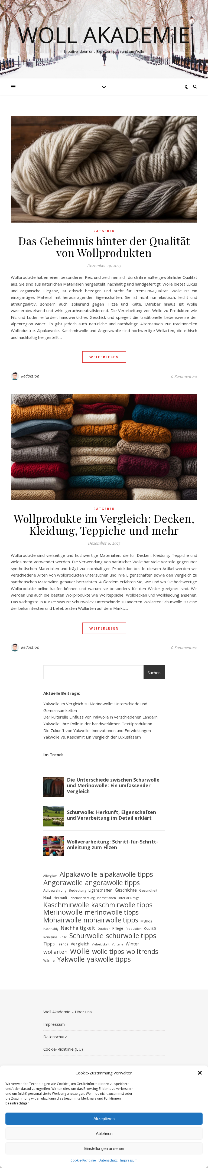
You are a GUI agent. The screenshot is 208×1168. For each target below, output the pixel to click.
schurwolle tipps (131, 935)
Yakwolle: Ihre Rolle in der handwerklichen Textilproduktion (97, 723)
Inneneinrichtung (82, 898)
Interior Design (128, 898)
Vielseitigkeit (100, 944)
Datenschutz (108, 1160)
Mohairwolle (62, 919)
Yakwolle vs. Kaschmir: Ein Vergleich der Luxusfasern (92, 737)
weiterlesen (104, 357)
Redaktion (30, 376)
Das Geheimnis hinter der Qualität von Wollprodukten (104, 246)
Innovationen (106, 898)
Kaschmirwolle (66, 904)
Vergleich (80, 944)
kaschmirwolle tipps (121, 904)
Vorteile (117, 944)
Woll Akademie (104, 34)
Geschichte (126, 890)
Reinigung (50, 937)
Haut (47, 897)
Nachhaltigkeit (78, 928)
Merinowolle (62, 912)
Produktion (134, 929)
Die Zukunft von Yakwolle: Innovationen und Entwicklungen (97, 730)
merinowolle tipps (112, 912)
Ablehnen (104, 1133)
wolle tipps (108, 951)
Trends (62, 944)
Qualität (150, 928)
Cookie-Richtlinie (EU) (63, 1049)
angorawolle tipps (112, 882)
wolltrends (142, 951)
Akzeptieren (104, 1118)
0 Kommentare (184, 376)
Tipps (49, 944)
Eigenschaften (100, 890)
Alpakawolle (78, 874)
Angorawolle (63, 882)
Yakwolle (70, 959)
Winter (132, 944)
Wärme (49, 960)
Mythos (146, 921)
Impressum (129, 1160)
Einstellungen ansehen (104, 1148)
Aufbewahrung (54, 890)
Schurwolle (86, 935)
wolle (80, 951)
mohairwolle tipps (110, 920)
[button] (200, 1073)
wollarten (55, 952)
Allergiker (50, 876)
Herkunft (60, 897)
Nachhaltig (50, 929)
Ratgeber (104, 231)
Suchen (154, 672)
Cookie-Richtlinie (83, 1160)
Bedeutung (77, 890)
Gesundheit (148, 890)
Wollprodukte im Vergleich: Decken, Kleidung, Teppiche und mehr (104, 524)
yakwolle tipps (109, 959)
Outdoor (104, 929)
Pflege (117, 928)
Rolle (63, 937)
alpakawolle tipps (126, 874)
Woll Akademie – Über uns (67, 1011)
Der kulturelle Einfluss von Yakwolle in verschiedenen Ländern (100, 717)
